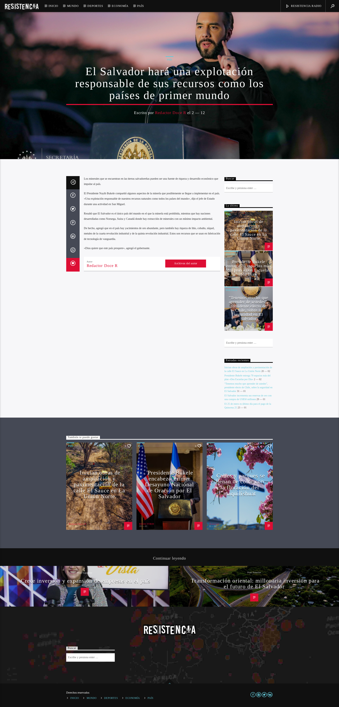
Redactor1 (214, 524)
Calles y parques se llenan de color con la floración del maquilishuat (240, 484)
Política (231, 254)
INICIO (53, 5)
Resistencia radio (305, 5)
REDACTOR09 (146, 524)
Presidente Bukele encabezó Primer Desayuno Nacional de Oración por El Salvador (169, 484)
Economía (120, 5)
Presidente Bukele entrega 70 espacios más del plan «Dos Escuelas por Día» (248, 268)
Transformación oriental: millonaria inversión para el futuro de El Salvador (255, 583)
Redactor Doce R (170, 112)
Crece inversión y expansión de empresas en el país (85, 581)
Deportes (95, 5)
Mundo (73, 5)
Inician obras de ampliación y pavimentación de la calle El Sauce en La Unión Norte (248, 230)
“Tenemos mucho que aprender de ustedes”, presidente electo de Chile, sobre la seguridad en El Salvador (248, 308)
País (140, 5)
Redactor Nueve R (77, 524)
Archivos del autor (185, 263)
